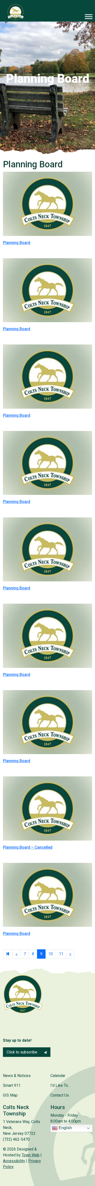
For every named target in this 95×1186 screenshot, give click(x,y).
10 (50, 954)
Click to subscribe (22, 1052)
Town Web (30, 1155)
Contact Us (59, 1095)
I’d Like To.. (59, 1085)
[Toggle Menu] (89, 16)
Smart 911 (11, 1085)
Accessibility (14, 1161)
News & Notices (17, 1075)
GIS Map (10, 1095)
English (65, 1128)
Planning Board (16, 242)
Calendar (57, 1075)
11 (61, 954)
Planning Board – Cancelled (27, 847)
